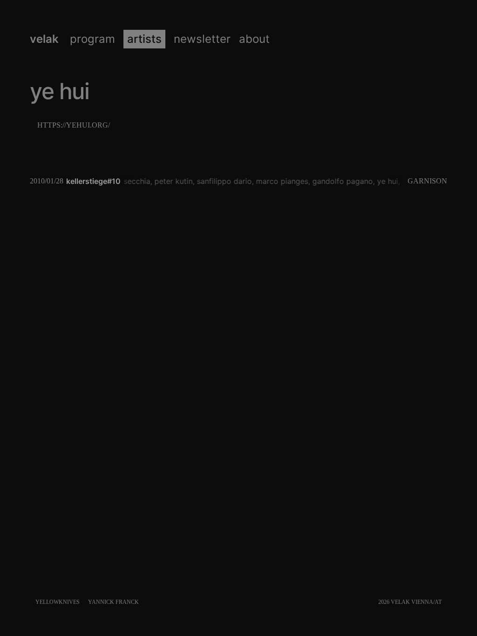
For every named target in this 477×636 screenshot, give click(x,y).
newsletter (202, 39)
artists (144, 39)
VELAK (44, 39)
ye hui (385, 181)
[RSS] (445, 602)
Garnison (427, 181)
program (92, 39)
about (254, 39)
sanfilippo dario (222, 181)
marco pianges (280, 181)
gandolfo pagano (341, 181)
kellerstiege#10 (93, 181)
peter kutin (172, 181)
